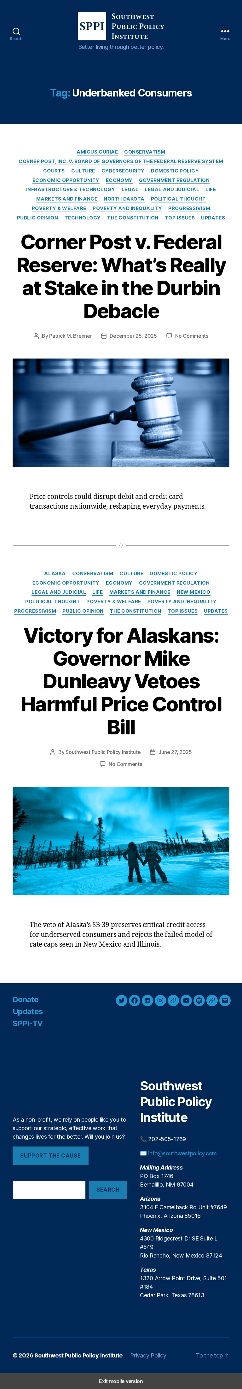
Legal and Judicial (172, 189)
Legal (130, 189)
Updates (213, 218)
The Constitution (132, 218)
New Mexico (193, 592)
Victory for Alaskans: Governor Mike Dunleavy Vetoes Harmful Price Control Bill (121, 681)
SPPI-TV (28, 1023)
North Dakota (124, 199)
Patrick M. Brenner (70, 336)
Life (210, 189)
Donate (25, 999)
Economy (119, 180)
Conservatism (144, 152)
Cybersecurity (123, 171)
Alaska (55, 573)
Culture (83, 171)
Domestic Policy (175, 171)
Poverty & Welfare (59, 208)
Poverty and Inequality (127, 208)
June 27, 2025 (175, 752)
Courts (54, 171)
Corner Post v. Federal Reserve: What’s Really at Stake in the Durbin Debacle (121, 276)
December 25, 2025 (133, 336)
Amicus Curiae (97, 152)
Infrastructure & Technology (70, 189)
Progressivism (189, 208)
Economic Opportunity (66, 180)
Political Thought (178, 199)
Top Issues (180, 218)
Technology (83, 218)
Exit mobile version (121, 1381)
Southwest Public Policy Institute (103, 752)
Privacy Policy (148, 1355)
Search (107, 1190)
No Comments (191, 336)
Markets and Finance (66, 199)
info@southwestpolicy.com (182, 1153)
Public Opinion (37, 218)
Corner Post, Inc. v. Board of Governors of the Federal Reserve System (121, 161)
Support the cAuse (50, 1156)
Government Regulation (174, 180)
